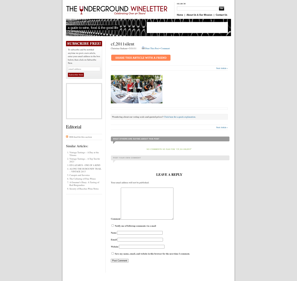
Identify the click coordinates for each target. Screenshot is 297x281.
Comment (165, 48)
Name (114, 232)
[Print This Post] (143, 48)
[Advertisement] (187, 27)
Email (114, 239)
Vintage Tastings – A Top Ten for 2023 (84, 160)
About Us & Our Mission (199, 15)
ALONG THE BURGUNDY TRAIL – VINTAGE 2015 (85, 170)
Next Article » (222, 68)
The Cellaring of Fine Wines (82, 178)
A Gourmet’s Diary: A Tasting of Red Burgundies (84, 184)
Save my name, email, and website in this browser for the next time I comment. (152, 253)
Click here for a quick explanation (179, 116)
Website (114, 246)
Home (180, 15)
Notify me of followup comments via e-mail (135, 225)
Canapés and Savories (79, 175)
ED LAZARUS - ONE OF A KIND (84, 165)
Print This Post (152, 48)
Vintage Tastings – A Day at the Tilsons (84, 154)
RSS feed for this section (80, 136)
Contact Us (221, 15)
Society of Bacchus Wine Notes (84, 188)
